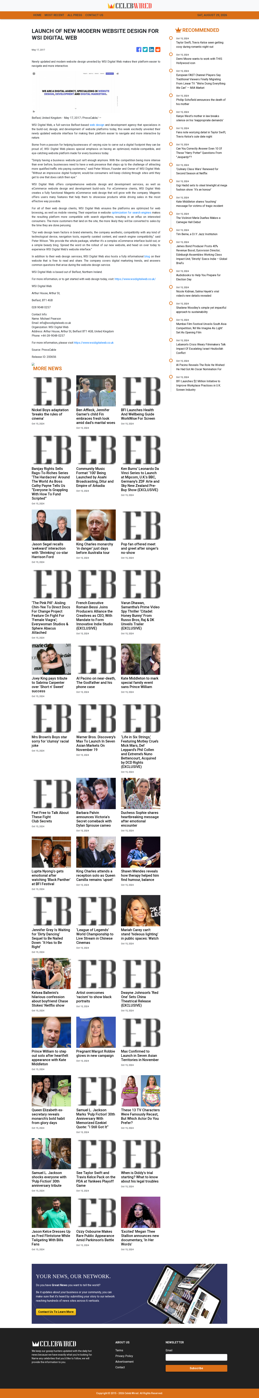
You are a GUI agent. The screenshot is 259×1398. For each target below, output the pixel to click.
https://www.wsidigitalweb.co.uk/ (135, 279)
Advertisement (124, 1361)
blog (147, 256)
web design (97, 125)
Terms (119, 1350)
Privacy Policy (124, 1356)
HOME (37, 15)
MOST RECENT (54, 15)
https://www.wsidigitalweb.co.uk (94, 342)
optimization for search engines (131, 212)
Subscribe (196, 1368)
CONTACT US (94, 15)
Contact (120, 1367)
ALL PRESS (74, 15)
